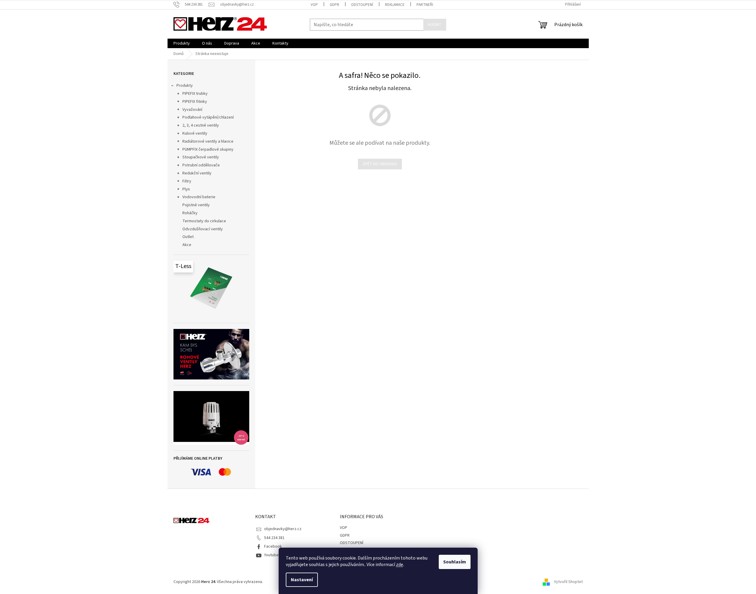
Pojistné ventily (196, 205)
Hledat (434, 25)
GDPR (334, 4)
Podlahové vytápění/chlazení (208, 117)
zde (399, 564)
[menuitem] (182, 43)
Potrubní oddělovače (201, 165)
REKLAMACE (395, 4)
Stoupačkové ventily (200, 157)
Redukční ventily (197, 173)
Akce (186, 245)
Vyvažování (192, 110)
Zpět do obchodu (380, 164)
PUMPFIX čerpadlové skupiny (207, 149)
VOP (314, 4)
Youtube (271, 555)
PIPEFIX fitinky (194, 102)
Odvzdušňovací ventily (202, 229)
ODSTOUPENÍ (362, 4)
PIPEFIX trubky (195, 94)
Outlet (188, 237)
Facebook (273, 546)
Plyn (186, 189)
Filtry (186, 181)
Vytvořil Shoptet (568, 582)
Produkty (184, 86)
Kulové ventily (194, 133)
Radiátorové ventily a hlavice (207, 141)
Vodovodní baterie (198, 197)
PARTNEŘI (424, 4)
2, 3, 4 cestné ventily (200, 125)
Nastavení (302, 579)
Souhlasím (454, 562)
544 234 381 (274, 538)
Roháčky (190, 213)
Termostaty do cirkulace (204, 221)
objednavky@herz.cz (283, 529)
